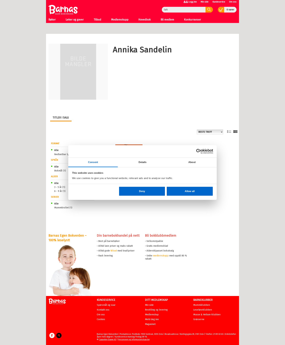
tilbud (114, 250)
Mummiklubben (201, 305)
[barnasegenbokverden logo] (57, 301)
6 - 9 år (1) (59, 191)
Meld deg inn (152, 319)
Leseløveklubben (202, 309)
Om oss (233, 1)
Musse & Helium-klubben (207, 314)
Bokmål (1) (60, 170)
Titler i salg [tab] (61, 117)
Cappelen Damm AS (107, 339)
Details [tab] (143, 162)
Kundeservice (218, 1)
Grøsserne (198, 319)
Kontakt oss (103, 309)
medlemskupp (161, 255)
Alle (56, 150)
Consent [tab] (93, 162)
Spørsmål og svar (106, 305)
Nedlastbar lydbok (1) (66, 154)
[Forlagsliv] (59, 337)
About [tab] (192, 162)
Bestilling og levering (156, 309)
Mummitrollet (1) (63, 207)
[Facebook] (52, 337)
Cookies (101, 319)
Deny (142, 191)
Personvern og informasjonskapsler (134, 339)
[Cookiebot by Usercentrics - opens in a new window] (198, 151)
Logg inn (192, 1)
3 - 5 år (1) (59, 187)
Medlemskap (152, 314)
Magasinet (150, 324)
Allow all (190, 191)
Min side (204, 1)
